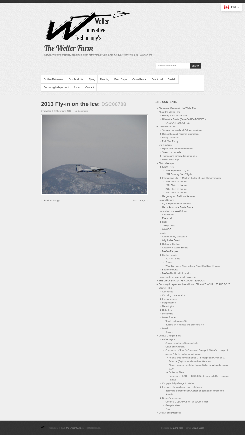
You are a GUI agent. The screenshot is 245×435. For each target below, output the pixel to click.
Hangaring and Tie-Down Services (178, 196)
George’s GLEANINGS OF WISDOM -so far (187, 401)
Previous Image (52, 200)
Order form (167, 310)
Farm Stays (120, 79)
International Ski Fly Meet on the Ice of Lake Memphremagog (191, 178)
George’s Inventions (172, 398)
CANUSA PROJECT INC (178, 123)
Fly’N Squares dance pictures (176, 203)
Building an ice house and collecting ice (185, 324)
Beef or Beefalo (169, 255)
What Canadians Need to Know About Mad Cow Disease (193, 266)
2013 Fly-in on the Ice (69, 104)
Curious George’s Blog (169, 335)
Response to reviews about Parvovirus (177, 277)
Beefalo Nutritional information (176, 273)
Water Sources (169, 317)
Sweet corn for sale (171, 152)
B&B (164, 222)
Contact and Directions (170, 412)
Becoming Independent (56, 87)
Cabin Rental (139, 79)
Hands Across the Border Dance (177, 207)
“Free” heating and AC (176, 321)
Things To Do (168, 225)
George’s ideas (173, 405)
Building (169, 332)
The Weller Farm (68, 48)
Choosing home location (173, 295)
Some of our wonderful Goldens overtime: (182, 130)
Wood (165, 328)
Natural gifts (168, 306)
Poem (168, 409)
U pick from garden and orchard (177, 148)
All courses (167, 291)
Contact (89, 87)
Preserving (167, 313)
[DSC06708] (94, 117)
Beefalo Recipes (170, 251)
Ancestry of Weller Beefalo (175, 247)
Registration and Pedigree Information (180, 134)
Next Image (139, 200)
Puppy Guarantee (170, 137)
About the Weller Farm (169, 112)
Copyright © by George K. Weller (178, 383)
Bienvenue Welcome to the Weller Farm (178, 108)
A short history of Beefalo (174, 236)
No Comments (81, 111)
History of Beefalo (171, 244)
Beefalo (172, 79)
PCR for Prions (173, 258)
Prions (169, 262)
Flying (91, 79)
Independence (169, 302)
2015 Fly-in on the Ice (176, 181)
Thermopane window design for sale (179, 156)
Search (195, 65)
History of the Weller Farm (175, 115)
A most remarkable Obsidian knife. (182, 343)
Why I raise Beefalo (171, 240)
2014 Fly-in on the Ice (176, 185)
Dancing (104, 79)
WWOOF (166, 229)
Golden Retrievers (54, 79)
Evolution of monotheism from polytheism (182, 387)
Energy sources (169, 299)
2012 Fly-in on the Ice (176, 192)
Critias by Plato (176, 372)
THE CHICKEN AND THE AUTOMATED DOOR (181, 280)
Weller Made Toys (171, 159)
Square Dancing (166, 200)
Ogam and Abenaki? (175, 346)
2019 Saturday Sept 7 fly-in (179, 174)
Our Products (76, 79)
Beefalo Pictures (170, 269)
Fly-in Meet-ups (166, 163)
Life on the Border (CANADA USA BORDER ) (184, 119)
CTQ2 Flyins (168, 167)
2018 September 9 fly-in (177, 170)
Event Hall (157, 79)
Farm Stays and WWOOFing (172, 211)
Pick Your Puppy (170, 141)
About (77, 87)
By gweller (46, 111)
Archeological (168, 339)
